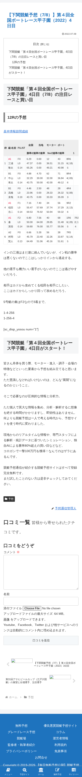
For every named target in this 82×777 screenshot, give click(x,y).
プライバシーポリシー (21, 751)
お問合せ (41, 757)
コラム (60, 732)
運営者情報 (60, 738)
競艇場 (21, 738)
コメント (11, 552)
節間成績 (22, 131)
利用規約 (60, 745)
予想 (11, 498)
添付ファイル (13, 608)
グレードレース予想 (21, 732)
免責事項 (60, 751)
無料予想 (21, 725)
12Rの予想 (19, 62)
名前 (6, 594)
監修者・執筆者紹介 (21, 745)
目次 (36, 44)
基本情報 (9, 131)
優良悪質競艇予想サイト (60, 725)
